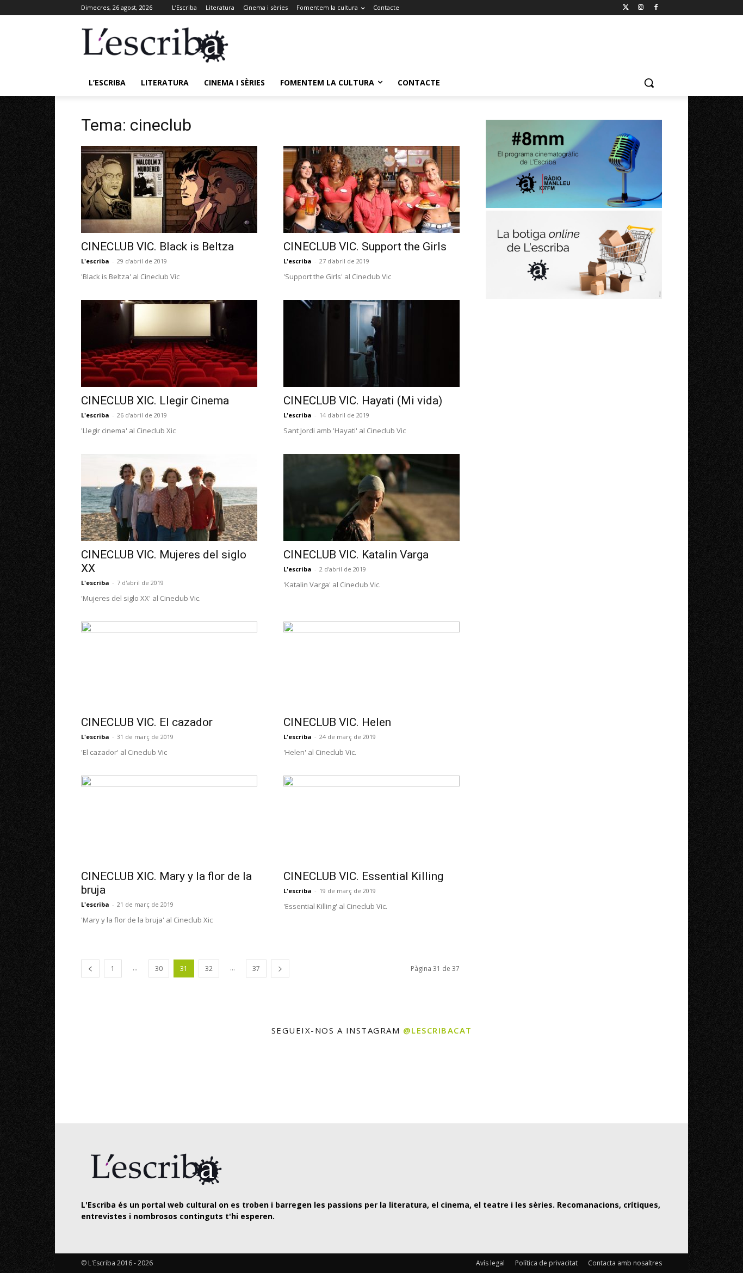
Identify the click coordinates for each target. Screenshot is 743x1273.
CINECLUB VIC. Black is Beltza (157, 246)
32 (209, 968)
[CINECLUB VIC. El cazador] (169, 665)
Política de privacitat (546, 1263)
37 (256, 968)
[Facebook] (655, 8)
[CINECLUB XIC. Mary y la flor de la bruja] (169, 819)
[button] (649, 83)
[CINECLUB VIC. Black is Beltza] (169, 189)
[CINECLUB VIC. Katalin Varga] (371, 497)
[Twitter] (626, 8)
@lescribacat (437, 1030)
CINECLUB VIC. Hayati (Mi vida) (362, 400)
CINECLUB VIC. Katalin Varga (356, 554)
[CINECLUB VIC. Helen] (371, 665)
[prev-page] (90, 968)
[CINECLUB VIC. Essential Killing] (371, 819)
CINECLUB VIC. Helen (337, 722)
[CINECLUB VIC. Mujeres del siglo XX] (169, 497)
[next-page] (280, 968)
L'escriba (95, 261)
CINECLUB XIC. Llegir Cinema (155, 400)
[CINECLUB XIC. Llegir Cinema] (169, 343)
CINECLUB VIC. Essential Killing (363, 876)
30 (159, 968)
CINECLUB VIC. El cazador (147, 722)
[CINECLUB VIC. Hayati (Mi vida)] (371, 343)
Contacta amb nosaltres (625, 1263)
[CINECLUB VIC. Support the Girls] (371, 189)
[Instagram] (640, 8)
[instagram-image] (92, 1081)
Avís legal (490, 1263)
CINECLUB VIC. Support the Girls (365, 246)
